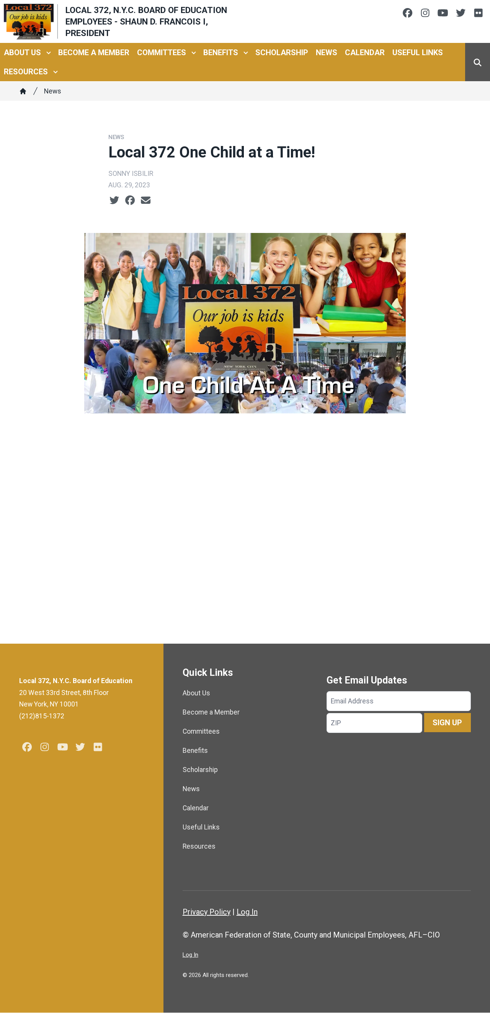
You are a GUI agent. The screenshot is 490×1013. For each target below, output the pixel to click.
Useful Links (417, 52)
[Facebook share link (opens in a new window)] (130, 200)
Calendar (365, 52)
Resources (26, 72)
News (326, 52)
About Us (22, 52)
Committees (161, 52)
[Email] (146, 200)
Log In (247, 911)
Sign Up (447, 722)
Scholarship (281, 52)
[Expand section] (48, 53)
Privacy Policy (206, 911)
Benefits (220, 52)
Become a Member (93, 52)
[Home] (23, 91)
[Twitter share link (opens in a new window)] (114, 200)
